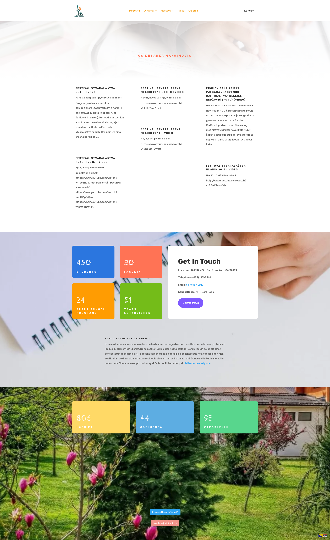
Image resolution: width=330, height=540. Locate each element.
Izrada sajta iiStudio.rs (165, 523)
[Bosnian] (320, 535)
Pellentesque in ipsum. (198, 363)
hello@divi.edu (194, 284)
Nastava (166, 10)
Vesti (181, 10)
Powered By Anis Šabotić (165, 512)
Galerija (193, 10)
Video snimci (115, 98)
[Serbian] (325, 535)
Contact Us (191, 303)
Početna (134, 10)
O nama (149, 10)
